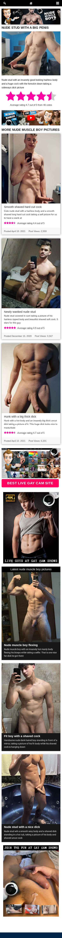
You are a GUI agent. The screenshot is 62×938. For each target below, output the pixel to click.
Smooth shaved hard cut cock (23, 207)
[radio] (10, 96)
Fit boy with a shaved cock (22, 736)
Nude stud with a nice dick (22, 827)
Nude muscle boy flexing (21, 645)
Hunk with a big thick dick (20, 416)
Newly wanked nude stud (20, 311)
